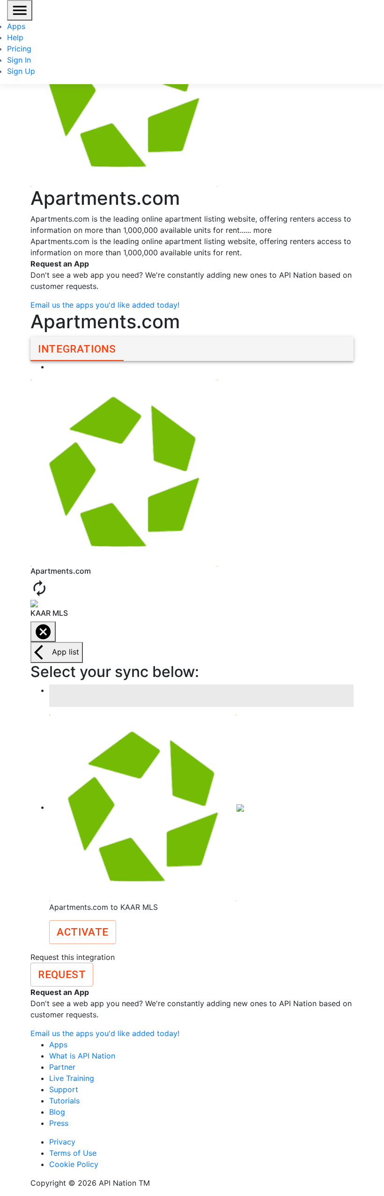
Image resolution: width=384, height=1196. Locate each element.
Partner (62, 1067)
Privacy (62, 1141)
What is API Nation (82, 1055)
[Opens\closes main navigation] (19, 10)
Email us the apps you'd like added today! (104, 305)
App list (65, 651)
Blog (57, 1112)
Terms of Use (72, 1153)
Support (63, 1089)
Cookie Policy (73, 1164)
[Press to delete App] (43, 631)
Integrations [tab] (77, 349)
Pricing (19, 48)
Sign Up (21, 71)
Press (58, 1123)
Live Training (71, 1078)
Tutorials (64, 1100)
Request (62, 974)
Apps (16, 26)
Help (15, 37)
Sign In (19, 60)
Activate (83, 932)
